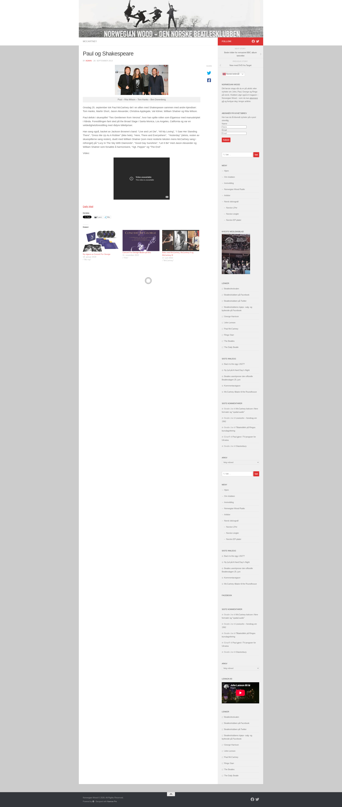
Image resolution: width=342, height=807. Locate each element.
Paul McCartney (231, 329)
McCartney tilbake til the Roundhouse (240, 392)
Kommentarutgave (232, 386)
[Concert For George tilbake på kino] (141, 240)
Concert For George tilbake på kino (137, 252)
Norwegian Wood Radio (234, 189)
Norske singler (232, 214)
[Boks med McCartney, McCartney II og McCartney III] (180, 240)
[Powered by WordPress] (93, 801)
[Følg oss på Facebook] (253, 41)
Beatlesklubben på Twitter (235, 301)
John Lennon (229, 322)
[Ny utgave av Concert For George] (101, 241)
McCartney (90, 41)
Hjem (226, 171)
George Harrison (231, 316)
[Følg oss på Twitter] (257, 41)
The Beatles (229, 341)
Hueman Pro (112, 801)
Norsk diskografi (231, 201)
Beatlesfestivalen (231, 288)
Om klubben (229, 177)
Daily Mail (88, 206)
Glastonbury (241, 446)
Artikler (227, 195)
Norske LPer (231, 208)
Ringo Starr (229, 335)
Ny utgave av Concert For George (96, 254)
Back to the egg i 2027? (234, 364)
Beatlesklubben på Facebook (236, 295)
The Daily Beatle (231, 347)
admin (89, 61)
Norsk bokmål (232, 74)
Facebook (227, 595)
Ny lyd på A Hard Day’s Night (237, 370)
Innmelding (229, 183)
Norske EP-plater (233, 220)
